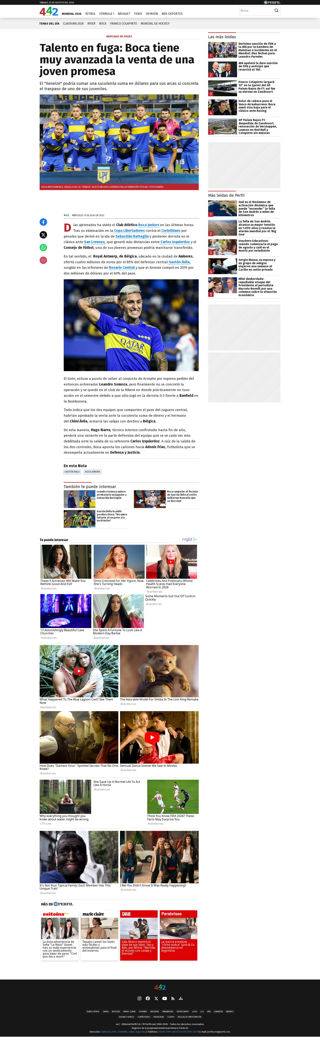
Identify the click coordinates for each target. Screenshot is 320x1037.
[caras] (139, 915)
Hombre (143, 1011)
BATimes (230, 1011)
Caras (106, 1011)
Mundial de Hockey (155, 23)
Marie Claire (129, 1011)
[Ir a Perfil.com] (272, 3)
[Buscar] (276, 10)
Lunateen (218, 1011)
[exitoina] (60, 915)
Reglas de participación (189, 1017)
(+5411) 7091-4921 (167, 1031)
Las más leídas (222, 36)
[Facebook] (148, 998)
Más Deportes (172, 14)
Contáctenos (143, 1017)
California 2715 (109, 1031)
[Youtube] (164, 999)
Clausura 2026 (73, 23)
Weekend (154, 1011)
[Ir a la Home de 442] (49, 14)
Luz (202, 1011)
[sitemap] (181, 999)
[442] (160, 987)
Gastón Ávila (72, 471)
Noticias (116, 1011)
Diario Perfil (93, 1011)
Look (194, 1011)
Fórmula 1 (106, 14)
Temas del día (49, 23)
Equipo (170, 1017)
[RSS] (172, 999)
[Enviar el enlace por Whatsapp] (43, 247)
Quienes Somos (126, 1017)
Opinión (152, 14)
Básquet (124, 14)
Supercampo (182, 1011)
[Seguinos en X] (156, 999)
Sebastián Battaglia (132, 236)
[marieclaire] (99, 915)
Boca (102, 23)
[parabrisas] (178, 915)
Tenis (138, 14)
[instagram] (139, 999)
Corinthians (170, 230)
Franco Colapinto (123, 23)
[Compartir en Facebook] (43, 222)
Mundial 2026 (71, 14)
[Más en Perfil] (63, 904)
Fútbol (90, 14)
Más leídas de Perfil (226, 195)
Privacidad (159, 1017)
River (91, 23)
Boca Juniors (148, 225)
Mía (209, 1011)
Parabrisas (167, 1011)
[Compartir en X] (43, 234)
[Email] (43, 260)
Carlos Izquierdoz (175, 242)
